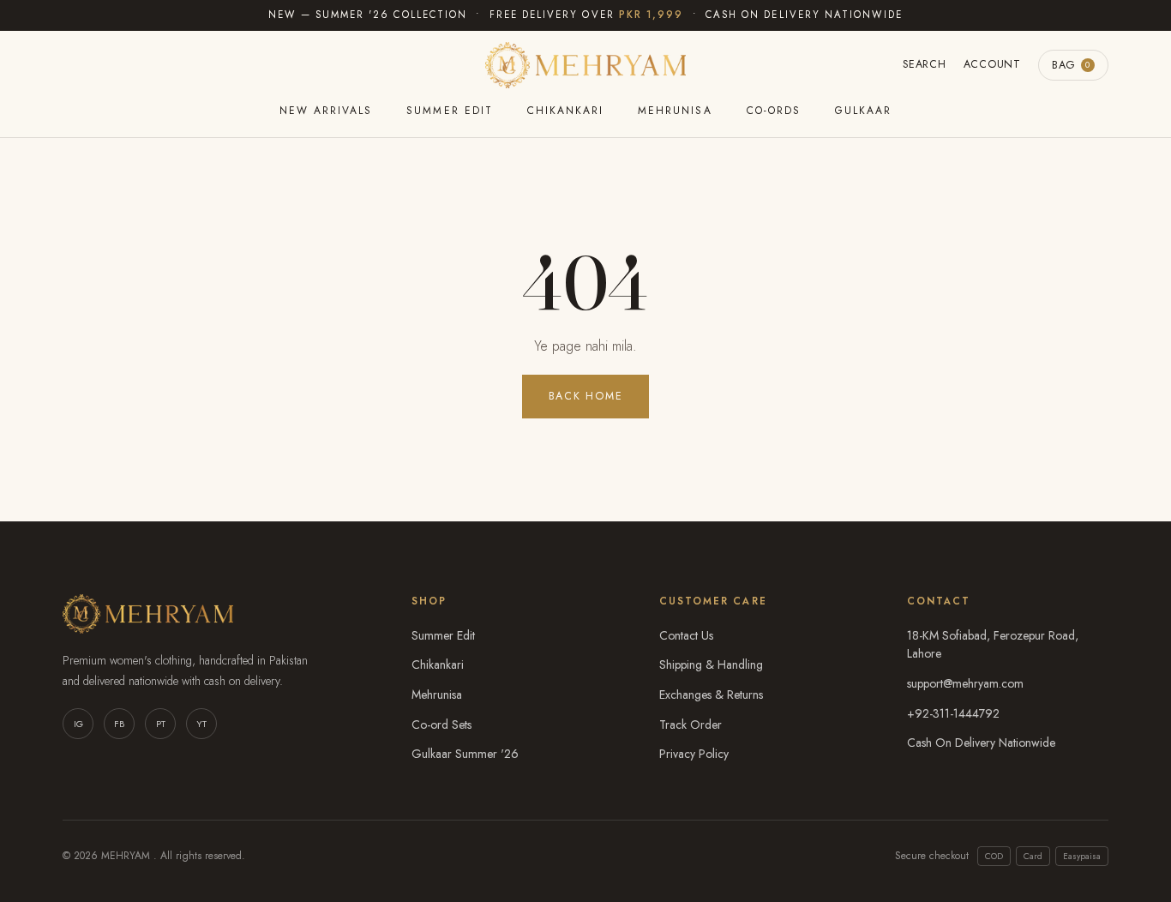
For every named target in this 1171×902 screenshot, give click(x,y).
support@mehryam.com (965, 683)
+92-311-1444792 (953, 713)
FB (119, 724)
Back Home (586, 396)
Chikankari (565, 110)
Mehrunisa (675, 110)
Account (992, 64)
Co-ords (774, 110)
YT (201, 724)
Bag (1071, 65)
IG (78, 724)
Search (924, 64)
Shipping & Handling (711, 664)
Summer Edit (449, 110)
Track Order (690, 724)
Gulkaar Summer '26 (465, 753)
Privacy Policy (694, 753)
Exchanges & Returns (711, 694)
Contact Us (686, 635)
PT (160, 724)
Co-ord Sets (441, 724)
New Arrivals (325, 110)
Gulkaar (863, 110)
